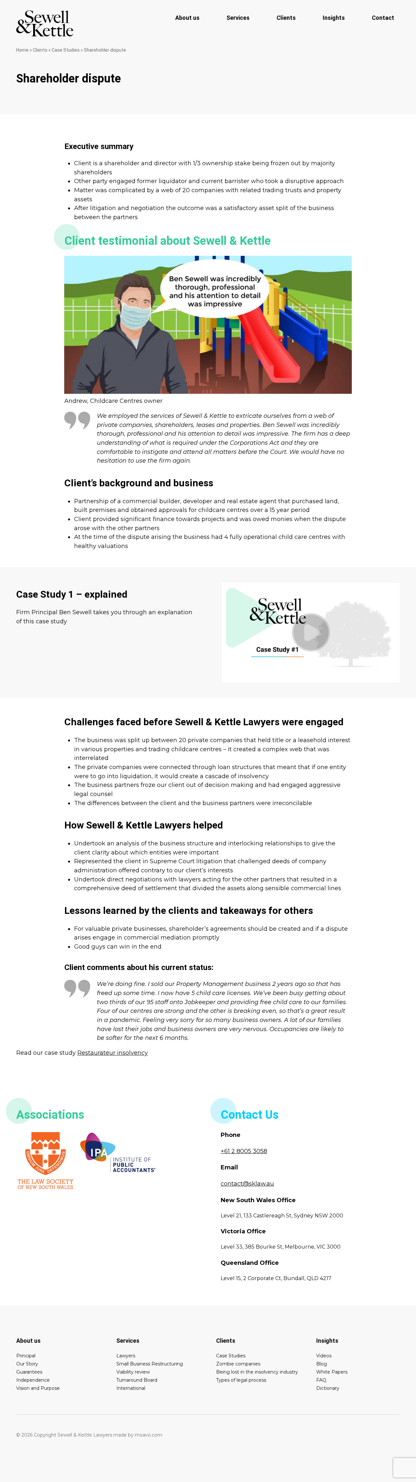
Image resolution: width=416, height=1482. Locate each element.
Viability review (133, 1372)
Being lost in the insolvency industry (257, 1372)
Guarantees (29, 1372)
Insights (334, 17)
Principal (25, 1356)
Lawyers (125, 1356)
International (130, 1388)
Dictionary (327, 1388)
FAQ (321, 1380)
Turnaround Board (136, 1380)
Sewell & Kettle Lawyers (44, 23)
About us (187, 17)
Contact (383, 17)
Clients (286, 17)
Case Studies (66, 50)
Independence (33, 1380)
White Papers (331, 1372)
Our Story (27, 1364)
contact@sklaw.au (247, 1183)
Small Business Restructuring (149, 1364)
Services (238, 17)
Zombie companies (238, 1364)
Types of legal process (241, 1380)
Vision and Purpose (38, 1388)
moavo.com (148, 1435)
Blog (321, 1364)
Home (22, 50)
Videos (324, 1356)
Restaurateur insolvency (112, 1052)
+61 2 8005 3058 (244, 1151)
